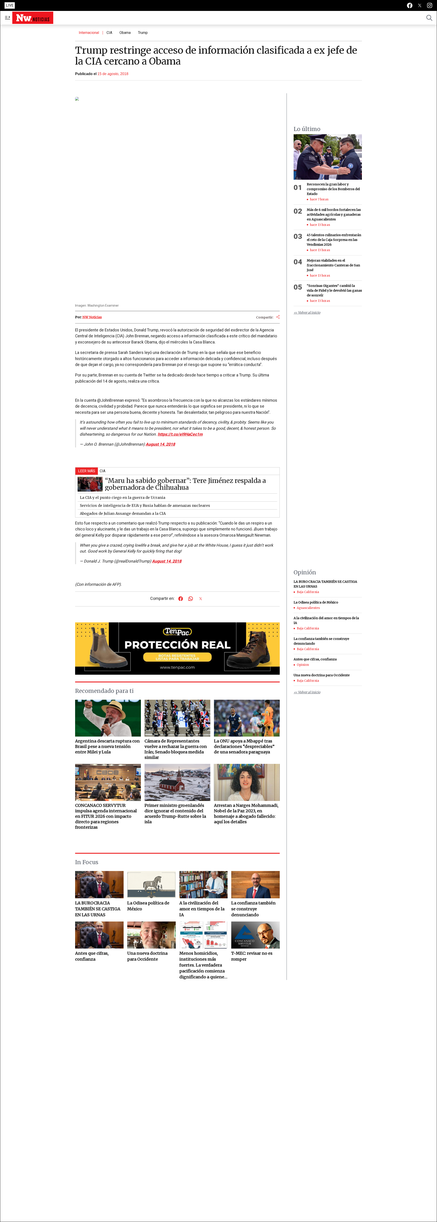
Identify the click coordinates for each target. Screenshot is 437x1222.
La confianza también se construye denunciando (253, 908)
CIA (109, 32)
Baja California (308, 592)
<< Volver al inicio (307, 313)
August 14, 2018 (160, 444)
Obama (125, 32)
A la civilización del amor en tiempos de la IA (201, 908)
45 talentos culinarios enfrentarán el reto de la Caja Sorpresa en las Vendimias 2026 (334, 240)
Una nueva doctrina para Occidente (147, 956)
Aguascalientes (308, 608)
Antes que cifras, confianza (92, 956)
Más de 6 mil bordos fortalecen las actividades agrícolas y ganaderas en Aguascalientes (334, 214)
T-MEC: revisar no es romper (251, 956)
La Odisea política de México (148, 905)
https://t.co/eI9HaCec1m (180, 434)
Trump (143, 32)
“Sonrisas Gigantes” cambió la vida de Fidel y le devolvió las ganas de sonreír (334, 290)
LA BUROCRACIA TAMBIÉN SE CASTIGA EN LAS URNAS (97, 908)
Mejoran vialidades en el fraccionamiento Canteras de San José (333, 265)
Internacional (89, 32)
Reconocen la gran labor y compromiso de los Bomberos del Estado (333, 189)
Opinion (303, 665)
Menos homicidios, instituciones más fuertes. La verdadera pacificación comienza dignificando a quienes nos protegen (202, 965)
